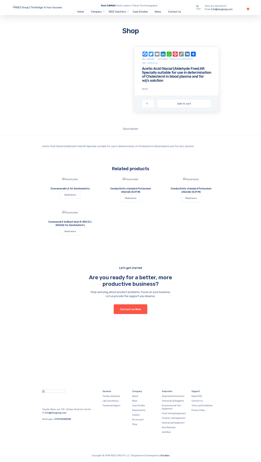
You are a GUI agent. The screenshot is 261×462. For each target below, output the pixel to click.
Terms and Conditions (202, 405)
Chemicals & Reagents (181, 59)
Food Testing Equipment (174, 413)
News (158, 11)
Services (107, 391)
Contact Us (174, 11)
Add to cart (184, 103)
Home (80, 11)
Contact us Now (130, 309)
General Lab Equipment (173, 423)
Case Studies (140, 11)
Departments (138, 410)
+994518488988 (62, 419)
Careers (136, 415)
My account (138, 419)
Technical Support (111, 405)
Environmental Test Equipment (171, 407)
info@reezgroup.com (222, 9)
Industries (167, 391)
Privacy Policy (198, 410)
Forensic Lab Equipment (173, 418)
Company (96, 11)
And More (166, 432)
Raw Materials (169, 427)
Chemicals (152, 63)
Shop (134, 424)
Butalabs (165, 455)
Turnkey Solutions (111, 396)
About (135, 396)
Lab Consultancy (111, 401)
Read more (70, 195)
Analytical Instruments (173, 396)
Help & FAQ (197, 396)
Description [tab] (130, 128)
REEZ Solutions (117, 11)
